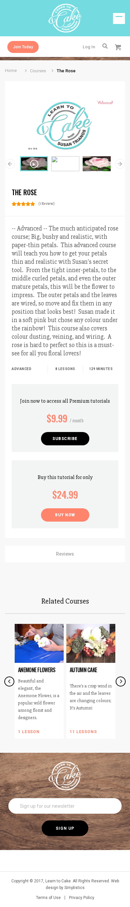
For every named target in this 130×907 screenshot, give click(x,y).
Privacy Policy (81, 897)
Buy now (65, 515)
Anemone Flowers (37, 670)
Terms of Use (48, 897)
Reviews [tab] (65, 554)
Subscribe (65, 438)
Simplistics (74, 887)
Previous (10, 164)
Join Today (23, 47)
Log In (89, 46)
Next (120, 164)
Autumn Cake (83, 670)
